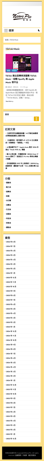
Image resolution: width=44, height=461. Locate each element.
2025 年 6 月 (10, 304)
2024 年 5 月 (11, 362)
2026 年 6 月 (10, 251)
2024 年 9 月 (11, 345)
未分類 (8, 200)
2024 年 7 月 (10, 353)
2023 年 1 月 (10, 434)
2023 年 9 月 (10, 398)
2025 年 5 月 (10, 309)
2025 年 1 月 (10, 327)
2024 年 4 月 (11, 367)
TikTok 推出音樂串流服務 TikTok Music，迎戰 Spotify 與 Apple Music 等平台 (21, 79)
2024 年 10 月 (11, 340)
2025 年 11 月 (11, 282)
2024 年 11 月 (11, 336)
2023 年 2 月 (10, 430)
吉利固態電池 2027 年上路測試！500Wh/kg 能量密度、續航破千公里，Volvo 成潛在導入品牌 (22, 165)
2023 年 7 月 (10, 407)
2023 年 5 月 (10, 416)
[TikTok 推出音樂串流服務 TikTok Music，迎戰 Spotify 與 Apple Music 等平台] (22, 63)
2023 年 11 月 (11, 389)
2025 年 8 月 (10, 295)
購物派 (8, 227)
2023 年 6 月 (10, 412)
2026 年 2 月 (10, 268)
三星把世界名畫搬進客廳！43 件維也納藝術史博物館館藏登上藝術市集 (22, 134)
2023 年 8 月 (10, 403)
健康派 (8, 182)
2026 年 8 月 (10, 242)
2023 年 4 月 (11, 421)
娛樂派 (8, 191)
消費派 (8, 205)
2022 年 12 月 (11, 439)
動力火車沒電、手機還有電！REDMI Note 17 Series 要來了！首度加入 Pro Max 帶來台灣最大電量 (22, 156)
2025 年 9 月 (10, 291)
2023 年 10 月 (11, 394)
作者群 (25, 455)
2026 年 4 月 (11, 259)
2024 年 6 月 (11, 358)
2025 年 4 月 (11, 313)
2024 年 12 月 (11, 331)
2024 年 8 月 (11, 349)
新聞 (8, 70)
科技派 (14, 70)
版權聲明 (18, 455)
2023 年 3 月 (10, 425)
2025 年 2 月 (10, 322)
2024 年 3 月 (11, 371)
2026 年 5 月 (10, 255)
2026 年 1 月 (10, 273)
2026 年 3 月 (10, 264)
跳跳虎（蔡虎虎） (13, 87)
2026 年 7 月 (10, 246)
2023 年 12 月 (11, 385)
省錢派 (8, 214)
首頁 (6, 40)
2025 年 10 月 (11, 286)
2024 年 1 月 (10, 380)
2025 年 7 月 (10, 300)
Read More (9, 101)
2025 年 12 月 (11, 277)
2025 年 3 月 (10, 318)
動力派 (8, 187)
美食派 (8, 223)
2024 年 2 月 (11, 376)
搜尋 (7, 114)
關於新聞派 (32, 455)
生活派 (8, 209)
